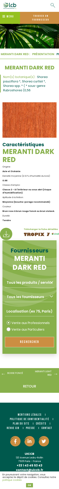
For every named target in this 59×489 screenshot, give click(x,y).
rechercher (29, 342)
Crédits (41, 423)
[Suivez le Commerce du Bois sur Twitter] (44, 441)
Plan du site (21, 423)
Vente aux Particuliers (27, 329)
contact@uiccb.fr (29, 470)
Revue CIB (13, 428)
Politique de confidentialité (29, 419)
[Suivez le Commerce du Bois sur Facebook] (15, 441)
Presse (30, 428)
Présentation (43, 54)
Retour (29, 386)
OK (29, 485)
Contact (46, 428)
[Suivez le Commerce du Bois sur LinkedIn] (29, 441)
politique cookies (12, 480)
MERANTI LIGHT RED (43, 373)
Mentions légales (29, 414)
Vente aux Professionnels (30, 323)
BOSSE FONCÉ (15, 373)
